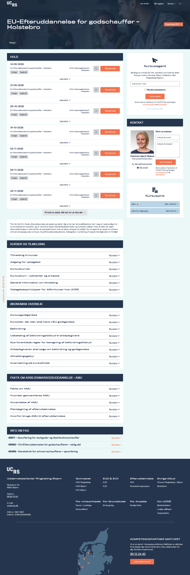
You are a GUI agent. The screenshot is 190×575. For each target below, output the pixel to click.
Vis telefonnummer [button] (143, 164)
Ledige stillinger (164, 509)
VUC (132, 482)
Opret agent (155, 96)
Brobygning (108, 505)
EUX (105, 486)
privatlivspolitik (149, 104)
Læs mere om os (142, 561)
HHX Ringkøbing (83, 482)
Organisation (163, 513)
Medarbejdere (163, 505)
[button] (96, 68)
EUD (105, 482)
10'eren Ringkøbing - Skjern (170, 482)
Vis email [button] (143, 167)
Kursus (171, 4)
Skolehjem (162, 486)
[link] (20, 3)
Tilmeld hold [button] (110, 68)
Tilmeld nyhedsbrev (156, 90)
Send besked (166, 162)
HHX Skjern (81, 486)
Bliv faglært (159, 4)
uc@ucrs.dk (12, 505)
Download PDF (172, 24)
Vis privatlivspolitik (155, 108)
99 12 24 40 (138, 554)
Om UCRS (144, 4)
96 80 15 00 (12, 496)
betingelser (162, 104)
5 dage (14, 72)
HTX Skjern (81, 490)
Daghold (23, 72)
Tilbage (12, 42)
